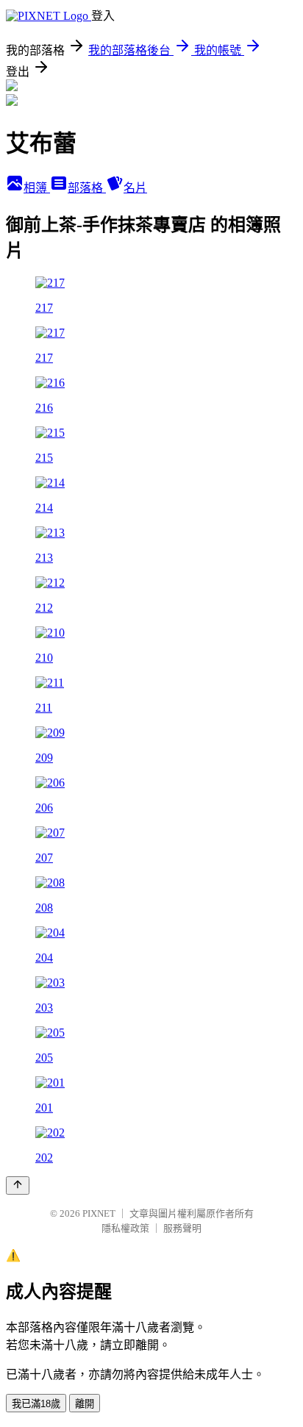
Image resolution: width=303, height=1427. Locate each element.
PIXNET (98, 1213)
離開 (84, 1403)
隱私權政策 (125, 1228)
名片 (135, 188)
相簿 (37, 188)
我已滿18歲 (36, 1403)
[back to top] (17, 1185)
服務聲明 (182, 1228)
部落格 (87, 188)
